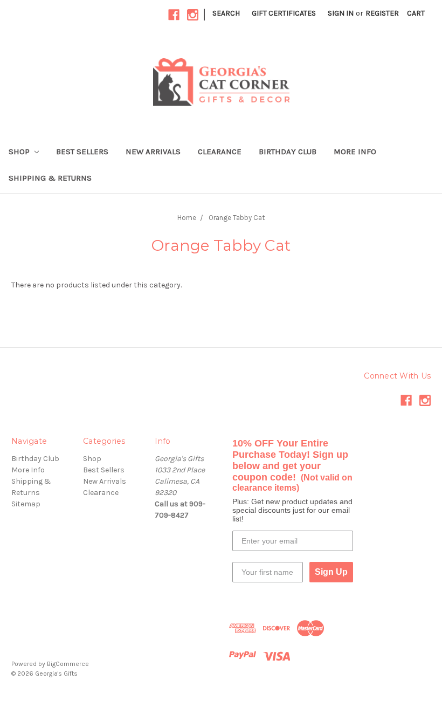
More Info (355, 151)
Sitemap (25, 503)
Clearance (219, 151)
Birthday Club (287, 151)
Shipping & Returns (50, 178)
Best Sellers (82, 151)
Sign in (341, 13)
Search (226, 13)
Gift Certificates (284, 13)
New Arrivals (153, 151)
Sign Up (331, 571)
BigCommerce (68, 664)
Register (382, 13)
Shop (20, 151)
